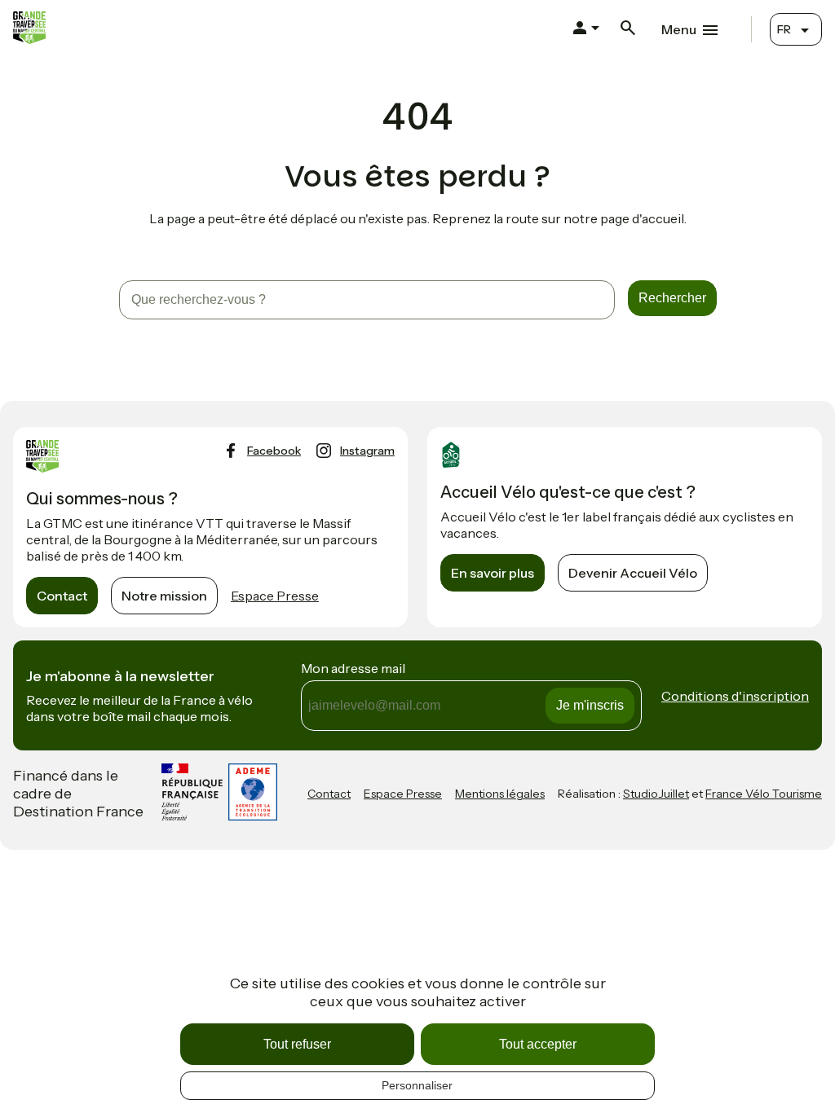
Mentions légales (500, 793)
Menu (678, 29)
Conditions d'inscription (735, 696)
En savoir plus (492, 573)
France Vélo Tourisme (763, 793)
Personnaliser (417, 1085)
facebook (274, 450)
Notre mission (164, 595)
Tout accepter (538, 1044)
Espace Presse (275, 595)
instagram (367, 450)
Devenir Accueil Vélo (632, 573)
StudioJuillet (656, 793)
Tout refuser (297, 1044)
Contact (62, 595)
